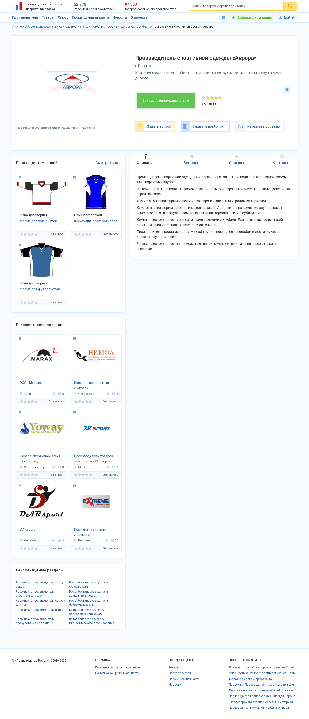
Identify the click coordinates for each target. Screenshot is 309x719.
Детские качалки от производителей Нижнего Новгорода (263, 690)
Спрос (63, 17)
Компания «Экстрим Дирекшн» (90, 532)
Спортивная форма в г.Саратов (139, 26)
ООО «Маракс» (31, 383)
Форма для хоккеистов (38, 221)
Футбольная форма (104, 26)
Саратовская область (61, 26)
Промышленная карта (90, 17)
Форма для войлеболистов (95, 221)
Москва (83, 467)
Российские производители (38, 26)
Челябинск (31, 540)
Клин (27, 393)
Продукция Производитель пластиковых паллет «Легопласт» (263, 684)
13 (116, 540)
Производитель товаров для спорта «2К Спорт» (93, 458)
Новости (120, 17)
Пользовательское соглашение (117, 667)
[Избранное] (223, 17)
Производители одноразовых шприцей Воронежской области (263, 696)
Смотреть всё (108, 162)
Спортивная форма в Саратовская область (133, 26)
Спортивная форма (87, 26)
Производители (25, 17)
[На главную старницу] (14, 26)
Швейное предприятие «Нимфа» (92, 385)
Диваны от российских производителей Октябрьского (263, 667)
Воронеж (84, 540)
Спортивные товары (82, 26)
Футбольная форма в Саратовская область (144, 26)
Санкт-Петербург (36, 467)
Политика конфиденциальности (117, 673)
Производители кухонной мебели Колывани (259, 707)
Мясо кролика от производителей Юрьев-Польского (263, 673)
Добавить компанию (254, 18)
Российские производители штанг (40, 610)
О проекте (139, 17)
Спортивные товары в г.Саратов (128, 26)
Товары (48, 17)
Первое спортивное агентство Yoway (41, 458)
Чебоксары (86, 393)
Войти (289, 18)
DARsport (27, 529)
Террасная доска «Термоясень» (250, 679)
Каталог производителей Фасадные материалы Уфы (263, 702)
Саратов (70, 26)
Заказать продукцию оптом (165, 101)
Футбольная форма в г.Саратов (149, 26)
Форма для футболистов (40, 289)
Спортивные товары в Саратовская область (122, 26)
